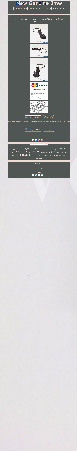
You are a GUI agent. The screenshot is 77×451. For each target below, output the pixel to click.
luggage (43, 152)
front (17, 151)
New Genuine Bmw (39, 163)
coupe (41, 149)
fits (45, 149)
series (36, 151)
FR (40, 172)
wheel (17, 155)
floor (53, 152)
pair (13, 155)
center (32, 149)
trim (23, 152)
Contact (39, 165)
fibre (56, 149)
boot (66, 152)
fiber (22, 149)
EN (38, 172)
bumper (29, 152)
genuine (25, 154)
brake (37, 149)
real (64, 155)
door (62, 152)
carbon (39, 158)
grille (11, 149)
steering (18, 149)
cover (46, 155)
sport (12, 152)
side (36, 155)
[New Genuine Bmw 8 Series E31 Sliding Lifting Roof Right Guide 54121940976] (39, 34)
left (32, 155)
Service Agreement (39, 170)
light (58, 152)
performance (56, 155)
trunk (49, 149)
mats (60, 149)
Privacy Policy (39, 168)
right (26, 148)
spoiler (52, 149)
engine (48, 152)
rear (41, 154)
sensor (14, 149)
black (66, 148)
